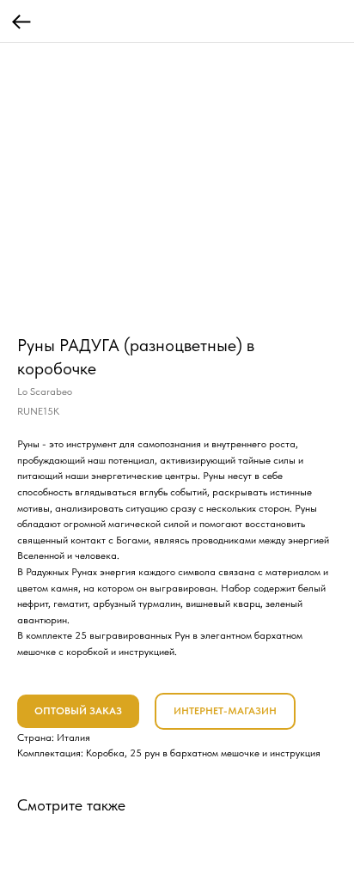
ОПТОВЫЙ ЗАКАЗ (78, 711)
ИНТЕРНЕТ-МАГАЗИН (225, 711)
